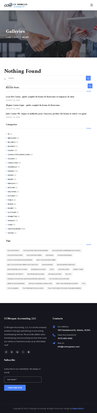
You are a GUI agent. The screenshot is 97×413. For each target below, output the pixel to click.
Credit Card (78, 269)
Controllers (63, 269)
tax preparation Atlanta (33, 288)
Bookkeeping (47, 265)
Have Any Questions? (67, 335)
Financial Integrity (15, 274)
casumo (11, 159)
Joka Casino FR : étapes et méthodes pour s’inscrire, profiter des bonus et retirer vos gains (46, 114)
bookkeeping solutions (17, 269)
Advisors (49, 255)
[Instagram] (12, 352)
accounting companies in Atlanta (66, 250)
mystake (11, 187)
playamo (11, 196)
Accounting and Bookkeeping (35, 250)
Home (8, 37)
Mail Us (61, 343)
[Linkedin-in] (17, 352)
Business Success (38, 269)
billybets (11, 142)
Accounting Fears (14, 255)
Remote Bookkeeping (15, 283)
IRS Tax (68, 274)
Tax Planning (12, 288)
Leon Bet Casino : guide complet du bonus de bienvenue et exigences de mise (40, 97)
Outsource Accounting (59, 279)
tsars (10, 225)
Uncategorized (14, 229)
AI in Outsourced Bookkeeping (19, 260)
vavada (11, 233)
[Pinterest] (29, 352)
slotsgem (12, 212)
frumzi (11, 175)
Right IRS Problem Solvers (67, 283)
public (10, 200)
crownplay (12, 167)
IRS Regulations (54, 274)
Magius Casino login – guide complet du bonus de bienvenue (33, 105)
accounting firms (34, 255)
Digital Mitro (78, 408)
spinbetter (12, 216)
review (10, 204)
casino (10, 150)
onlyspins (12, 192)
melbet (11, 179)
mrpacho (11, 183)
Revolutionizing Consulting (40, 283)
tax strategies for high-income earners (64, 288)
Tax (83, 283)
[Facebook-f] (6, 352)
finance (11, 171)
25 (8, 134)
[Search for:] (48, 78)
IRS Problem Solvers (36, 274)
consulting (13, 163)
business (11, 146)
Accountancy (13, 250)
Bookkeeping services (66, 265)
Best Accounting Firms (46, 260)
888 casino (12, 138)
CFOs (52, 269)
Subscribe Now (15, 388)
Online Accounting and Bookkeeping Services (26, 279)
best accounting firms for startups (22, 265)
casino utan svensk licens (19, 154)
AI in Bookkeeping (65, 255)
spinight (11, 220)
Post (16, 37)
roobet (11, 208)
